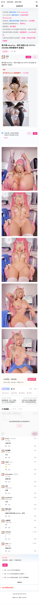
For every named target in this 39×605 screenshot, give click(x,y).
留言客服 (13, 26)
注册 (35, 133)
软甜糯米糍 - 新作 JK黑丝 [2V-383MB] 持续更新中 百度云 (9, 401)
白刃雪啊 (7, 450)
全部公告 (19, 582)
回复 (35, 446)
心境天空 (7, 520)
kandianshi (8, 497)
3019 (6, 543)
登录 (29, 133)
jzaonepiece (9, 474)
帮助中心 (23, 23)
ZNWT (7, 462)
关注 (29, 57)
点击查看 (32, 21)
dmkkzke (8, 531)
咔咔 (6, 486)
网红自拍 (5, 51)
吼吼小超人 (8, 509)
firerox (7, 438)
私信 (35, 57)
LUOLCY (24, 594)
